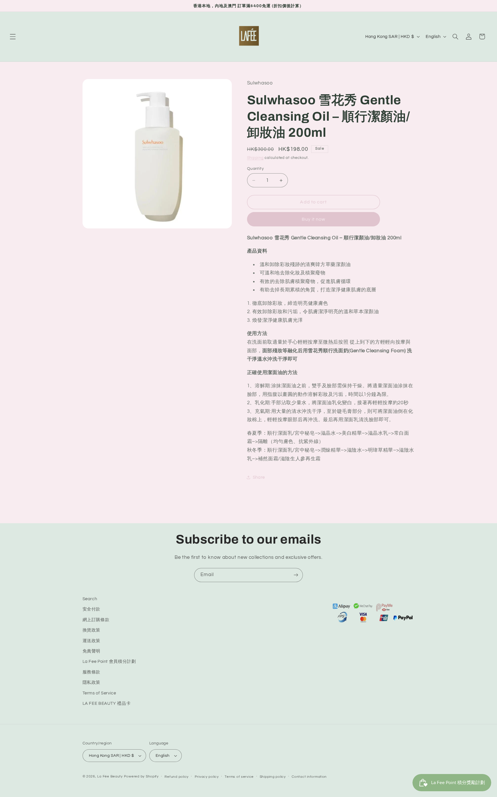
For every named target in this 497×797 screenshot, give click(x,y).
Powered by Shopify (141, 776)
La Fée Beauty (110, 776)
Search (90, 599)
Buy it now (314, 219)
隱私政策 (92, 682)
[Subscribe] (296, 575)
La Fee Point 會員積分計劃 (109, 662)
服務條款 (92, 672)
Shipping (255, 158)
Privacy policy (207, 776)
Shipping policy (273, 776)
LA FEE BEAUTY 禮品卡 (107, 703)
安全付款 (92, 609)
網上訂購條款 (96, 620)
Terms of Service (99, 693)
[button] (12, 36)
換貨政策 (92, 630)
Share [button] (259, 477)
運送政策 (92, 641)
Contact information (309, 776)
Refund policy (177, 776)
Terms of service (239, 776)
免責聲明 (92, 651)
